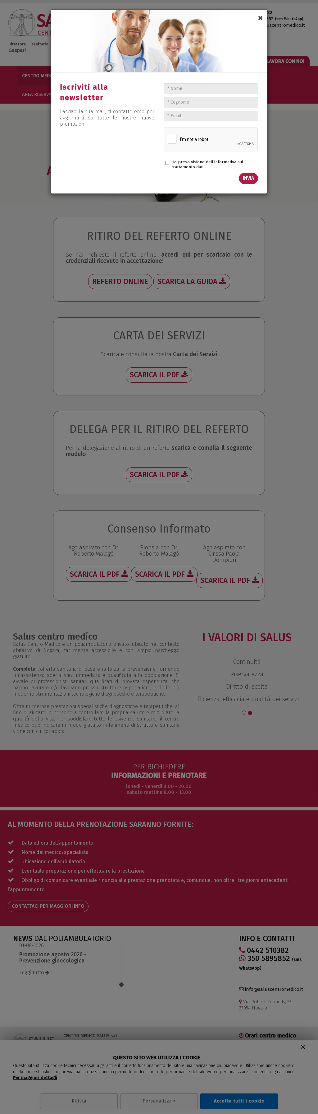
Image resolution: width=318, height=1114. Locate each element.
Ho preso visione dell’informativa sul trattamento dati (207, 164)
